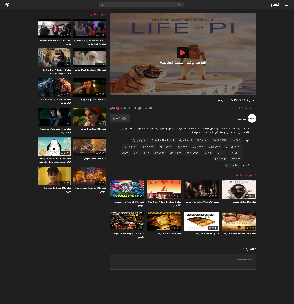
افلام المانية (185, 140)
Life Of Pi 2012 (219, 140)
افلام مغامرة (148, 146)
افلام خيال (198, 146)
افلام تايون (214, 146)
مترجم (125, 152)
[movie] (252, 122)
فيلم (146, 152)
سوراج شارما (193, 152)
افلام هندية (130, 146)
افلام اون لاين (233, 146)
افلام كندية (166, 146)
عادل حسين (175, 152)
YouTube (242, 119)
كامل (136, 152)
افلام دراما (182, 146)
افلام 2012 (202, 140)
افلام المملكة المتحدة (163, 140)
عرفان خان (159, 152)
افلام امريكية (139, 140)
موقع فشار (220, 158)
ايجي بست (235, 152)
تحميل (221, 152)
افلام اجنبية (232, 165)
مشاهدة (236, 158)
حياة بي (209, 152)
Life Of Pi (236, 140)
